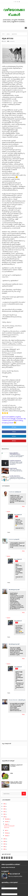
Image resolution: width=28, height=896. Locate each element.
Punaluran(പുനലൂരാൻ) (14, 539)
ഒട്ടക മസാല (6, 827)
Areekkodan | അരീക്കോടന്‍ (15, 491)
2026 (4, 803)
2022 (4, 811)
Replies (8, 511)
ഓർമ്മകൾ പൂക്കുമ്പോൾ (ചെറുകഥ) (16, 765)
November (7, 819)
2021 (4, 814)
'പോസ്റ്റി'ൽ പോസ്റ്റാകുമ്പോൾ (15, 460)
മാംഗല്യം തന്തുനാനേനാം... (15, 475)
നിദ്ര (11, 773)
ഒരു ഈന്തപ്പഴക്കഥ (13, 468)
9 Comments (12, 41)
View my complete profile (15, 876)
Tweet (14, 427)
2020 (4, 816)
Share (14, 431)
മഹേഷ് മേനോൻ (18, 514)
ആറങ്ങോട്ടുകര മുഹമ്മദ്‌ (14, 589)
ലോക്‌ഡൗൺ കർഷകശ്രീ (9, 825)
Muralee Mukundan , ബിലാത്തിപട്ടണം (17, 699)
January (6, 835)
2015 (4, 849)
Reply (23, 506)
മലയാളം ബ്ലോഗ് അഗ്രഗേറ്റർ (8, 867)
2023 (4, 809)
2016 (4, 846)
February (7, 833)
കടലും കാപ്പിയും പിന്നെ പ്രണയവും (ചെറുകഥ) (16, 782)
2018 (4, 841)
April (6, 830)
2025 (4, 806)
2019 (4, 838)
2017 (4, 844)
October (7, 821)
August (6, 824)
